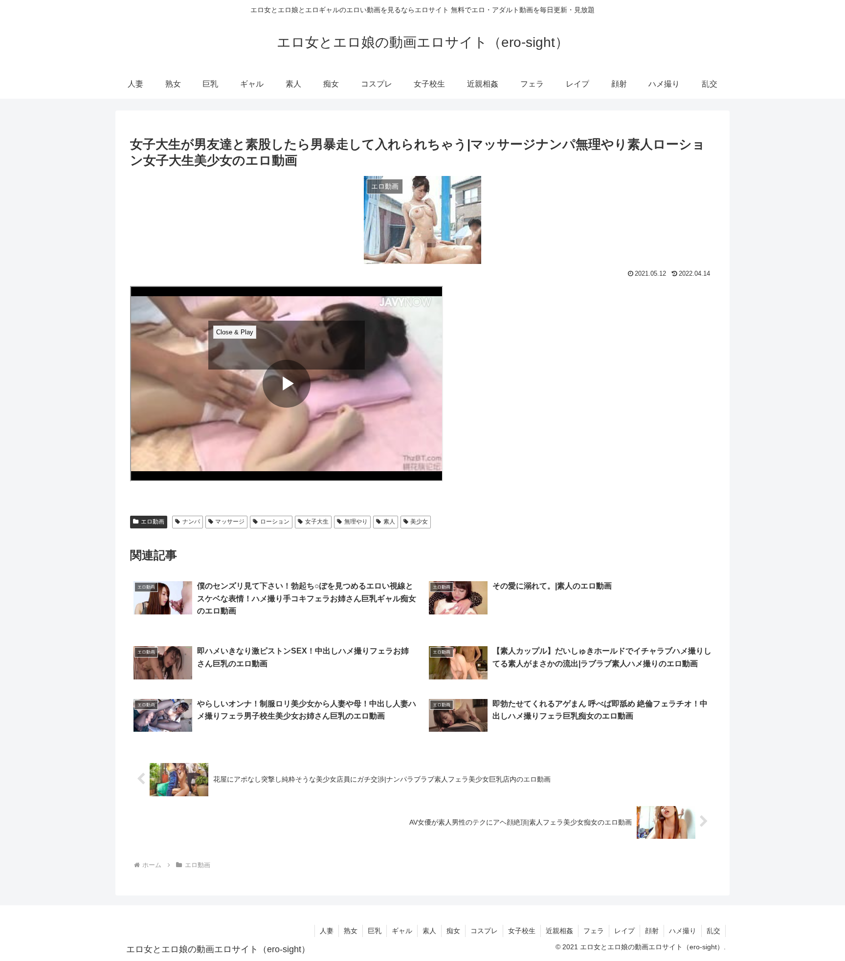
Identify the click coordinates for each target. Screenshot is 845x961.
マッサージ (230, 521)
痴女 (453, 931)
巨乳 (374, 931)
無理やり (356, 521)
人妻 (327, 931)
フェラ (593, 931)
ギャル (402, 931)
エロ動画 (152, 521)
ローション (274, 521)
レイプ (624, 931)
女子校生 (521, 931)
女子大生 (317, 521)
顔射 (652, 931)
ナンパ (191, 521)
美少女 (419, 521)
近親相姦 (559, 931)
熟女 (350, 931)
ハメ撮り (682, 931)
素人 (389, 521)
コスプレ (484, 931)
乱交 (713, 931)
